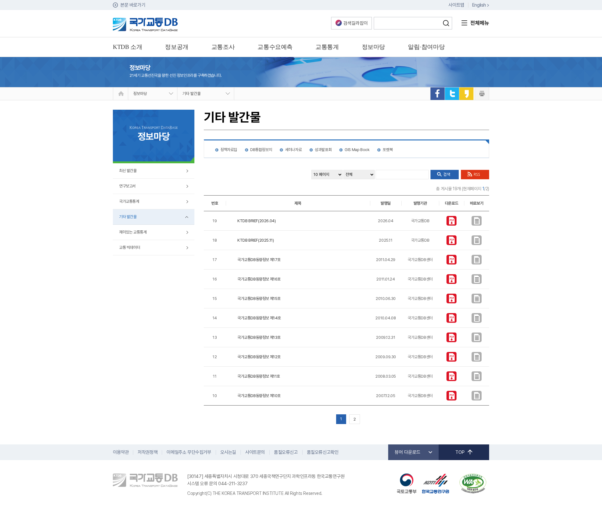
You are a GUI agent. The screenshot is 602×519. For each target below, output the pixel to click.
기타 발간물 (191, 93)
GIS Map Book (357, 149)
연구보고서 (127, 186)
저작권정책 (147, 452)
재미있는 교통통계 (132, 232)
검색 (446, 23)
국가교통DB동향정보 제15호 (259, 298)
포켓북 (388, 149)
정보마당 (140, 93)
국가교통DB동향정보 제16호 (259, 279)
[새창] (437, 93)
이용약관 (121, 452)
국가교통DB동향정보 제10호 (259, 395)
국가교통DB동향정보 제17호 (259, 259)
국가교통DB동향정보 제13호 (259, 337)
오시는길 (228, 452)
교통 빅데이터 (129, 247)
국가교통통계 (129, 201)
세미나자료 (293, 149)
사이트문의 (255, 452)
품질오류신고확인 (323, 452)
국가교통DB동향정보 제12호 (259, 356)
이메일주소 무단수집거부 (188, 452)
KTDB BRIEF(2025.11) (255, 240)
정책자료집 (228, 149)
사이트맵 (456, 5)
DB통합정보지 (261, 149)
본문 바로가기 (132, 5)
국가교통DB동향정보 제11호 (258, 376)
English (479, 5)
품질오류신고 (286, 452)
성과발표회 (323, 149)
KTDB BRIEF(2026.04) (256, 220)
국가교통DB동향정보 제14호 (259, 318)
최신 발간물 (128, 170)
